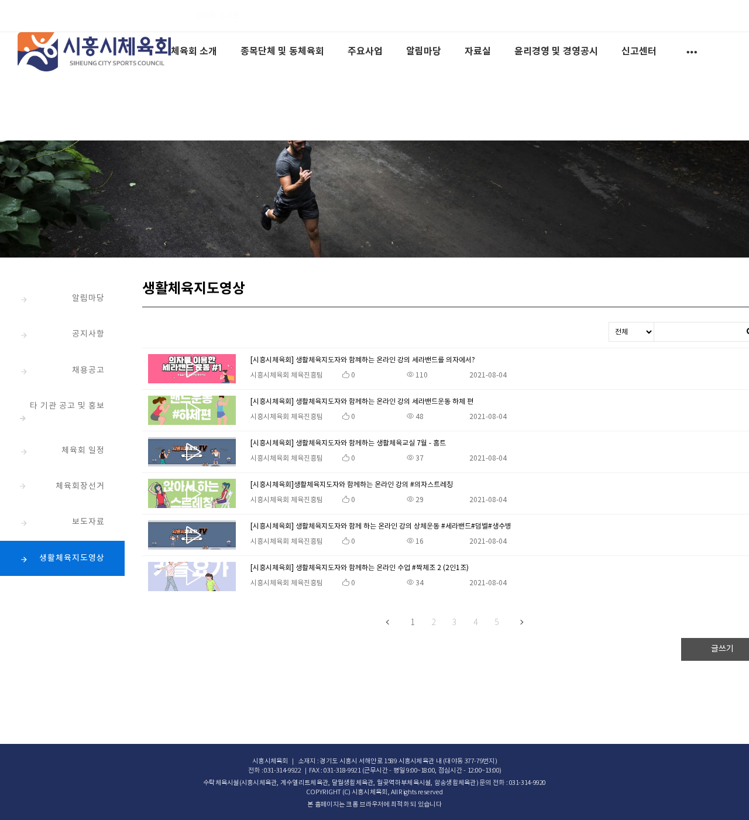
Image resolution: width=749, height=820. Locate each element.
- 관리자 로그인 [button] (214, 15)
